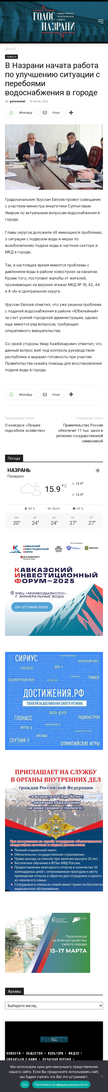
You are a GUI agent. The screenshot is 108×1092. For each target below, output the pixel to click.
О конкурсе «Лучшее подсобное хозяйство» (25, 428)
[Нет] (101, 1076)
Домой (10, 48)
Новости (11, 56)
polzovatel (17, 101)
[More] (71, 113)
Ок (25, 1084)
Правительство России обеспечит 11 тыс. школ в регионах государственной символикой (79, 433)
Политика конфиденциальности (61, 1084)
